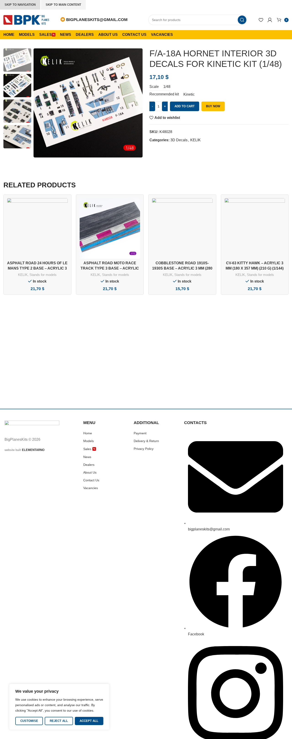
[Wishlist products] (260, 19)
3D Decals (179, 140)
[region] (59, 707)
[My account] (269, 19)
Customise (29, 721)
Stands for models (43, 275)
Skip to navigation (20, 4)
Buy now (213, 106)
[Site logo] (26, 19)
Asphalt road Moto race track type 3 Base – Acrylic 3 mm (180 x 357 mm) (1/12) (110, 268)
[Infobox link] (94, 19)
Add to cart (185, 106)
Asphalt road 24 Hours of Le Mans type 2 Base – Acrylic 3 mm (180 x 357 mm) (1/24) (37, 268)
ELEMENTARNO (33, 450)
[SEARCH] (242, 20)
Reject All (59, 721)
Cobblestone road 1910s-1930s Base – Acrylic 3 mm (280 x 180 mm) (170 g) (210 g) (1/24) (182, 268)
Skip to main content (63, 4)
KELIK (195, 140)
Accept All (89, 721)
